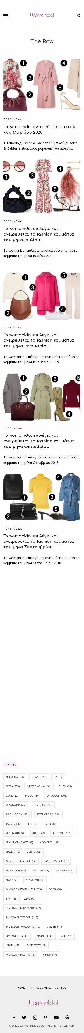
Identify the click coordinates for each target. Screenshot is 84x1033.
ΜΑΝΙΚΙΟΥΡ (65, 870)
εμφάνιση (44, 936)
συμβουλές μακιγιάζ (21, 954)
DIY (58, 776)
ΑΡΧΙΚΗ (23, 988)
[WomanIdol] (42, 15)
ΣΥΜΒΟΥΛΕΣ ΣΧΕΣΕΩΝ (22, 917)
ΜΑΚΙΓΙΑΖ (41, 870)
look (12, 795)
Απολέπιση (49, 842)
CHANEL (39, 776)
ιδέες (66, 936)
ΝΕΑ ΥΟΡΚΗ (35, 880)
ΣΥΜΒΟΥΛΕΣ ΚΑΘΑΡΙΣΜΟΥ (23, 908)
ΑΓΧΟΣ (39, 833)
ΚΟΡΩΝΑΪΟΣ (16, 870)
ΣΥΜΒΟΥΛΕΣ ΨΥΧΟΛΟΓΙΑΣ (23, 926)
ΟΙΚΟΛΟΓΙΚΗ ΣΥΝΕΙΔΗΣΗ (24, 889)
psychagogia (17, 814)
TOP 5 (50, 823)
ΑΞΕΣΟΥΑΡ (61, 833)
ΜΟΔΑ (17, 119)
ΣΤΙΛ (11, 898)
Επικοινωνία (41, 988)
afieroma (15, 776)
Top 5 (8, 119)
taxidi (13, 823)
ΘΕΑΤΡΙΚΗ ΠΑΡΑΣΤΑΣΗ (21, 861)
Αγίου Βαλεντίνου (19, 842)
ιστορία (13, 945)
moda (32, 795)
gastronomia (39, 786)
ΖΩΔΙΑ (34, 851)
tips (32, 823)
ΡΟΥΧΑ (55, 889)
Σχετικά (60, 988)
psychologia (48, 814)
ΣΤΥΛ (29, 898)
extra (13, 786)
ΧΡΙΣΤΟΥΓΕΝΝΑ (17, 936)
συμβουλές (36, 945)
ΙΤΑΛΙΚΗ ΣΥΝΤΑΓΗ (56, 861)
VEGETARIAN (15, 833)
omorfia (43, 805)
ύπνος (50, 954)
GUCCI (65, 786)
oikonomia (16, 805)
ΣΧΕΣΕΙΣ (54, 926)
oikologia (57, 795)
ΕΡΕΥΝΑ (13, 851)
